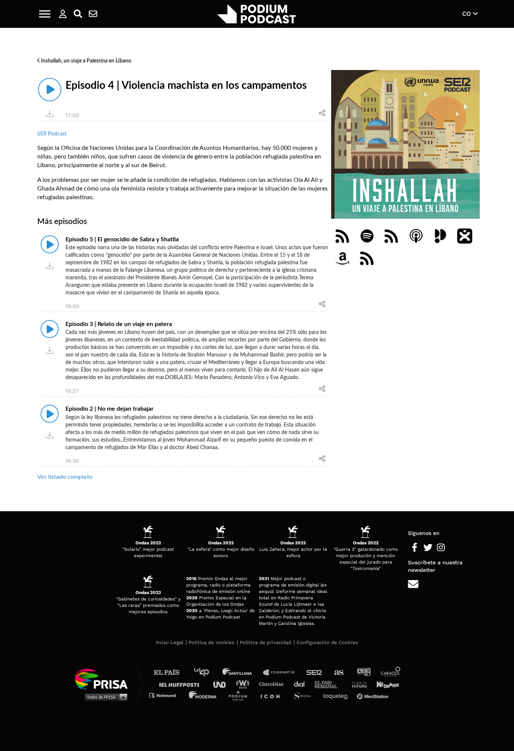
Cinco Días (273, 684)
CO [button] (467, 13)
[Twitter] (427, 547)
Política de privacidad (265, 642)
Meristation (374, 695)
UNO (223, 684)
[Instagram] (440, 547)
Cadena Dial (301, 684)
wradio (244, 684)
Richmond (166, 695)
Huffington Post (181, 684)
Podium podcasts (240, 695)
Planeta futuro (357, 684)
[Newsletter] (92, 14)
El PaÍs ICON (273, 695)
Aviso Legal (169, 642)
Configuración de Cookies (327, 642)
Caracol (391, 672)
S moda (304, 695)
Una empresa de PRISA (104, 678)
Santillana (242, 672)
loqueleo (337, 695)
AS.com (338, 672)
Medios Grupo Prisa (104, 696)
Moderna (203, 695)
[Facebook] (414, 547)
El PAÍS (171, 672)
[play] (49, 89)
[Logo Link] (257, 14)
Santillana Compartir (282, 672)
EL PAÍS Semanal (329, 684)
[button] (44, 14)
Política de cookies (211, 642)
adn (363, 672)
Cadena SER (314, 672)
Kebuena (384, 684)
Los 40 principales (207, 672)
